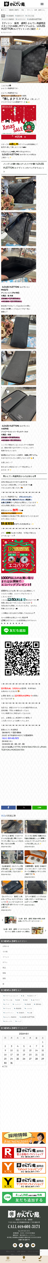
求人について (10, 1251)
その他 (5, 951)
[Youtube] (33, 1245)
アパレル (8, 1008)
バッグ (19, 1021)
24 (11, 1059)
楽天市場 (14, 482)
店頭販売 (11, 15)
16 (5, 1055)
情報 (4, 973)
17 (11, 1055)
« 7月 (4, 1066)
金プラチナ (36, 1000)
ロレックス (8, 1021)
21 (36, 1055)
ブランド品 (30, 15)
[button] (42, 3)
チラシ (5, 962)
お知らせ (6, 946)
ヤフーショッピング (11, 996)
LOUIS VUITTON (35, 19)
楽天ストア (20, 15)
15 (43, 1050)
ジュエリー (17, 1004)
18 (18, 1055)
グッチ (7, 1004)
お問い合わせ (21, 1251)
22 (43, 1055)
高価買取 (18, 1008)
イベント (6, 957)
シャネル (29, 1008)
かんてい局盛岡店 (9, 19)
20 (30, 1055)
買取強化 (38, 1004)
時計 (26, 1000)
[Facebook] (15, 1245)
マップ (24, 1260)
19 (24, 1055)
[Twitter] (21, 1245)
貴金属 (28, 1004)
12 (24, 1050)
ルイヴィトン (21, 19)
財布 (18, 1000)
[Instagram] (27, 1245)
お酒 (30, 1012)
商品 (3, 15)
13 (30, 1050)
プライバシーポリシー (35, 1251)
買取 (4, 978)
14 (36, 1050)
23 (5, 1059)
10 (11, 1050)
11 (18, 1050)
